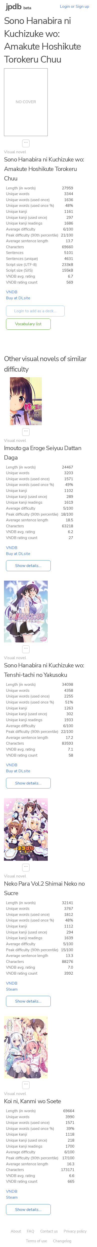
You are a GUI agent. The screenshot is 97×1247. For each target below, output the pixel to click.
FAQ (30, 1231)
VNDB (11, 292)
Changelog (62, 1241)
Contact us (49, 1231)
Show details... (28, 565)
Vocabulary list (28, 324)
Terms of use (36, 1241)
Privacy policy (75, 1231)
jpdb (13, 6)
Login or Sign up (74, 6)
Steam (12, 989)
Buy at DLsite (18, 298)
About (16, 1231)
